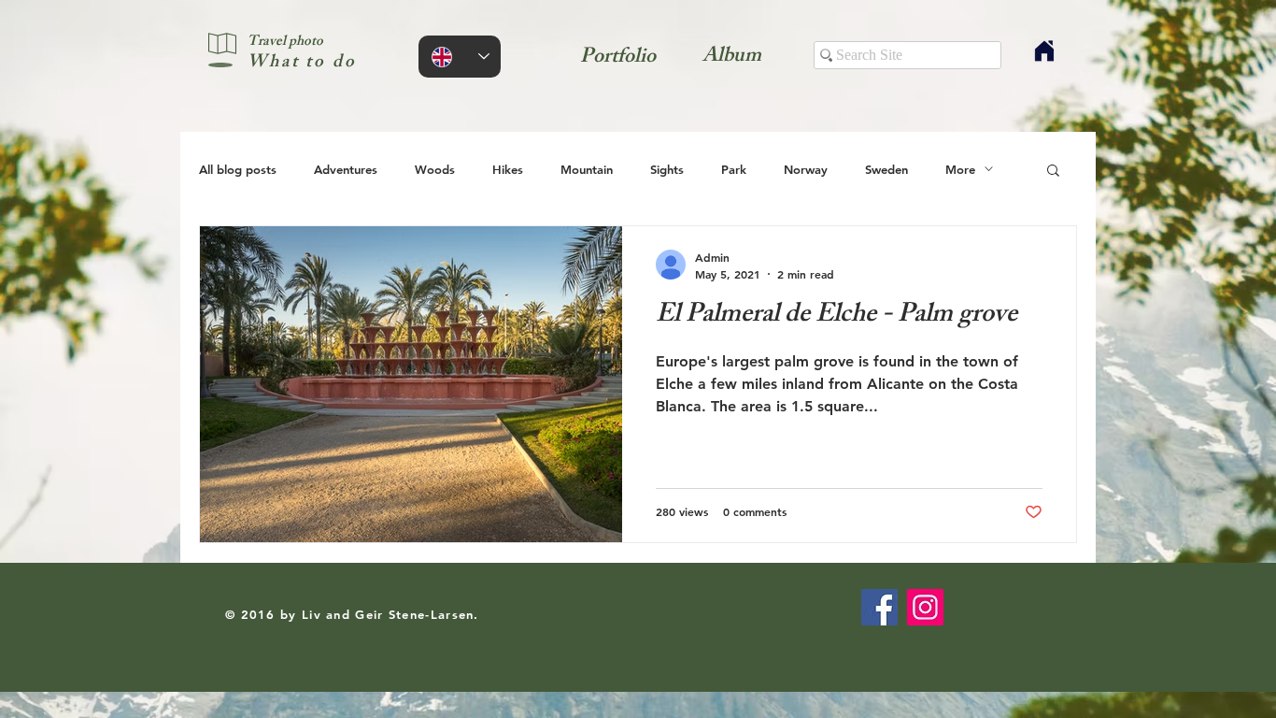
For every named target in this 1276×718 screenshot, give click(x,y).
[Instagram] (925, 607)
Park (733, 169)
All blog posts (237, 169)
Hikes (507, 169)
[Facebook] (879, 607)
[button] (1053, 171)
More (960, 169)
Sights (667, 169)
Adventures (345, 169)
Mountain (586, 169)
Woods (435, 169)
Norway (806, 169)
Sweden (886, 169)
